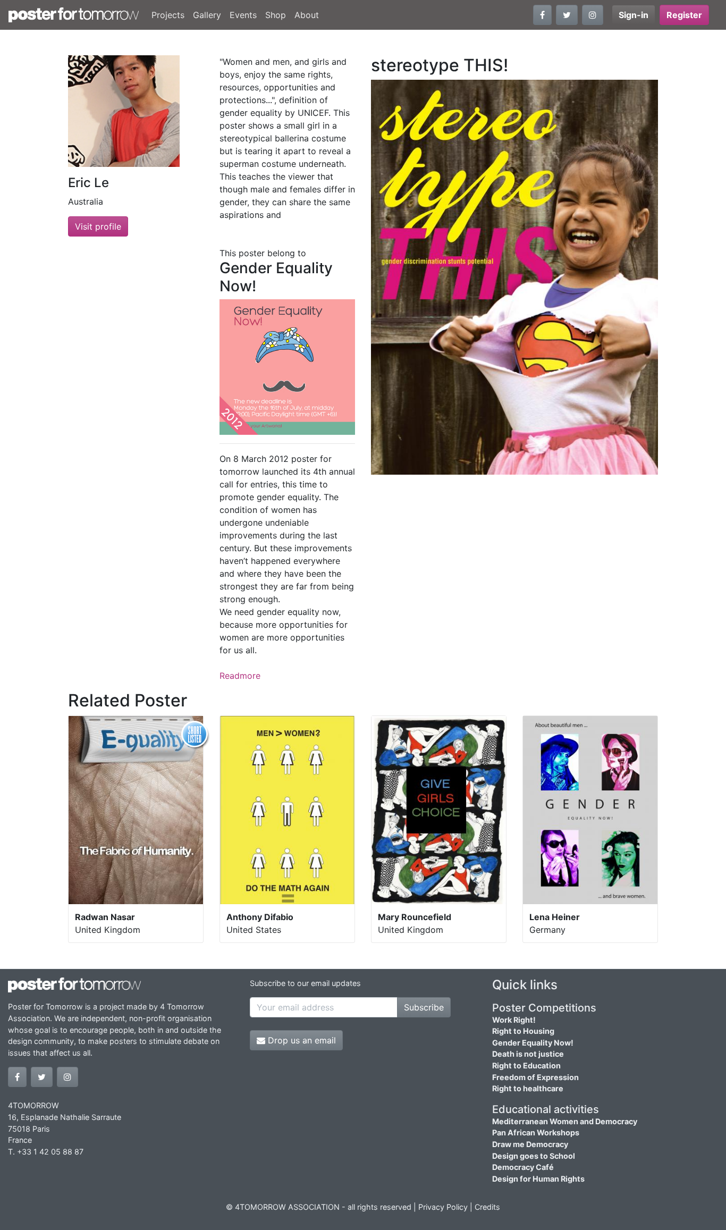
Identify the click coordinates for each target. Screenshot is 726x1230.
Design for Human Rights (538, 1178)
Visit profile (98, 226)
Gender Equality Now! (532, 1042)
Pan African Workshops (535, 1132)
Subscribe (424, 1007)
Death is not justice (528, 1053)
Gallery (207, 15)
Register (684, 15)
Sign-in (633, 15)
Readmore (240, 675)
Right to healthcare (527, 1088)
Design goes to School (533, 1155)
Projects (167, 15)
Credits (487, 1206)
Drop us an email (300, 1040)
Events (243, 15)
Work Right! (514, 1019)
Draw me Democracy (530, 1144)
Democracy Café (523, 1167)
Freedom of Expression (535, 1077)
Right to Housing (523, 1030)
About (306, 15)
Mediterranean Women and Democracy (564, 1121)
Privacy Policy (443, 1206)
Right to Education (526, 1065)
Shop (275, 15)
